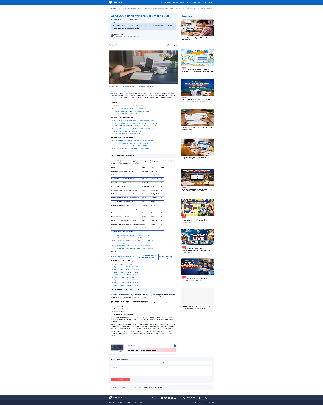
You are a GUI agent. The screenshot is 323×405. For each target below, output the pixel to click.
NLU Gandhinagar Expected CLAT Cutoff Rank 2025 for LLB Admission (133, 248)
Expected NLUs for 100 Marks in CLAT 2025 (126, 267)
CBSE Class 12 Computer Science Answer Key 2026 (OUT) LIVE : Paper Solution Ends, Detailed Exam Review (142, 8)
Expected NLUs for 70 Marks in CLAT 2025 (126, 277)
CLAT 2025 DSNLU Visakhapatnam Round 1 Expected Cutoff (131, 108)
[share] (110, 45)
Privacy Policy (127, 402)
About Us (111, 402)
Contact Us (119, 402)
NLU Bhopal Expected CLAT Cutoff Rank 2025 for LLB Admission (132, 143)
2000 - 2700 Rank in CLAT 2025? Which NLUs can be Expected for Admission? (136, 123)
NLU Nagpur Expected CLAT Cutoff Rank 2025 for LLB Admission (132, 235)
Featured (175, 2)
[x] (165, 398)
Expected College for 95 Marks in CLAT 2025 (126, 269)
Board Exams (192, 2)
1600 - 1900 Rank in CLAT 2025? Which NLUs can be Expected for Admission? (136, 126)
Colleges (211, 2)
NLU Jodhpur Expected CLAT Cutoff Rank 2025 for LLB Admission (132, 146)
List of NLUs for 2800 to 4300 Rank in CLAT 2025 (128, 133)
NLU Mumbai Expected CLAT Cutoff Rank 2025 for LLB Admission (132, 148)
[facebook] (162, 398)
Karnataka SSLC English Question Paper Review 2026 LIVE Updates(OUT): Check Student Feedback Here (195, 8)
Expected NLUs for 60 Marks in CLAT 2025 (126, 282)
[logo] (115, 2)
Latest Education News (165, 2)
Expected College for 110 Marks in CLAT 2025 (126, 264)
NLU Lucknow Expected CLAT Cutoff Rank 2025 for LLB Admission (132, 243)
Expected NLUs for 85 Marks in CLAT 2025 (126, 272)
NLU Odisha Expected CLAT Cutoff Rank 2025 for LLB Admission (132, 245)
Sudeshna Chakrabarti (187, 222)
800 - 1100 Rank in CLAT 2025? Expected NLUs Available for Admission (134, 120)
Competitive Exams (203, 2)
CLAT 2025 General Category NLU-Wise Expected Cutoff (129, 106)
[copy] (113, 45)
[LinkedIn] (172, 398)
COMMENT (120, 379)
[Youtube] (175, 398)
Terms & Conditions (138, 402)
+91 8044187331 (190, 398)
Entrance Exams (183, 2)
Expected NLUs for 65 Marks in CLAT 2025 (126, 285)
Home (113, 387)
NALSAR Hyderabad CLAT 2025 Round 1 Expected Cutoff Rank (131, 111)
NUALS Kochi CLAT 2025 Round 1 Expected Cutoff (128, 113)
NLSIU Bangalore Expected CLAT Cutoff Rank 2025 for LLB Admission (133, 140)
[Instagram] (169, 398)
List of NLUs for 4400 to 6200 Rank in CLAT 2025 (128, 131)
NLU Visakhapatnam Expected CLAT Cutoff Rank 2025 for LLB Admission (134, 240)
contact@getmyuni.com (207, 398)
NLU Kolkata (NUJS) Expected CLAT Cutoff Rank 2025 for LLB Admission (134, 237)
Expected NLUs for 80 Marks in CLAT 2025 (126, 274)
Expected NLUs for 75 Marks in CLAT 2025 (126, 280)
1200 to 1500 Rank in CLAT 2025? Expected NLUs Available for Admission (134, 128)
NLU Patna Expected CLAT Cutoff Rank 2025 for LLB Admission (131, 151)
